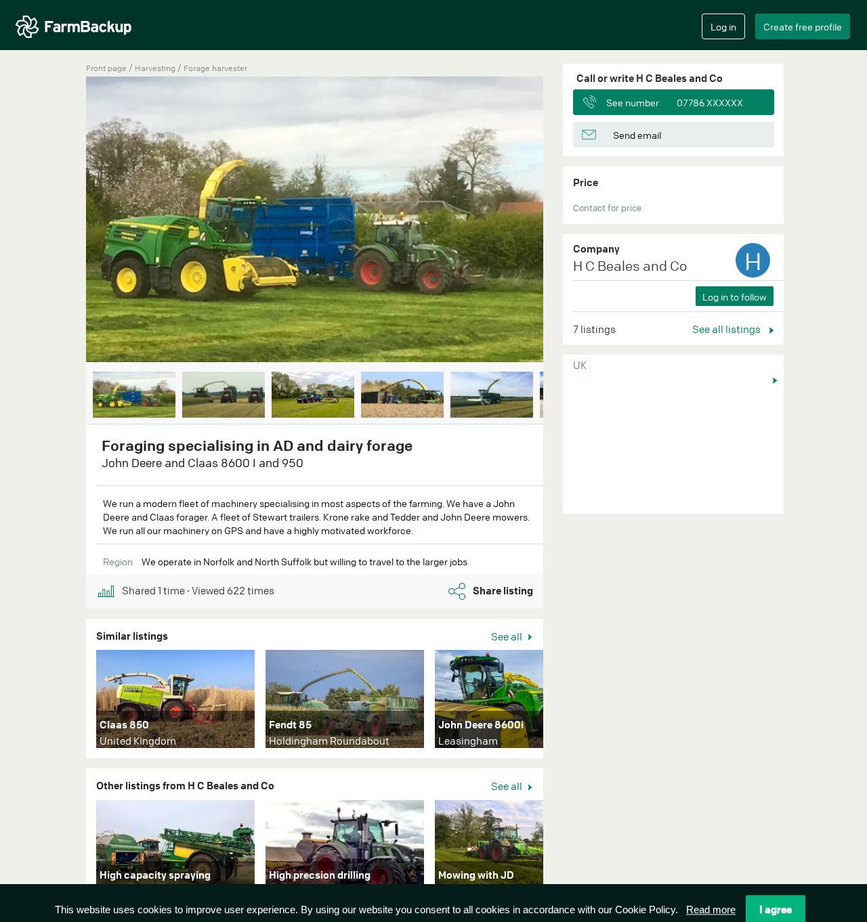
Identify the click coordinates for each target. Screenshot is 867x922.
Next (563, 222)
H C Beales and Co (630, 265)
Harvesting (156, 68)
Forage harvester (215, 68)
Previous (65, 222)
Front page (106, 68)
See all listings (727, 329)
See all (507, 636)
